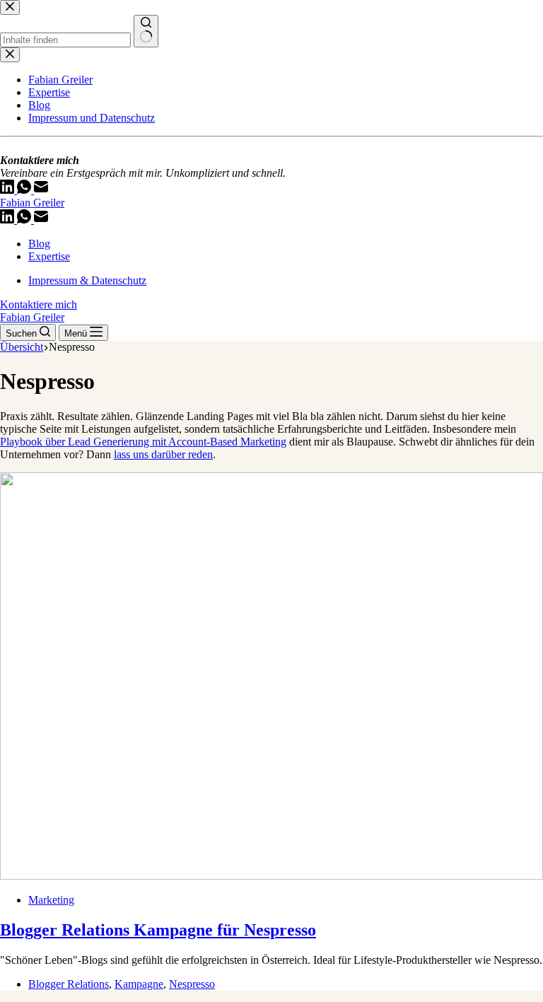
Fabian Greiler (32, 203)
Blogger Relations (68, 984)
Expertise (49, 256)
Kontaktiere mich (38, 304)
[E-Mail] (41, 220)
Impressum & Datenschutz (87, 280)
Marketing (51, 900)
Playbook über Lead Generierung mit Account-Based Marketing (143, 442)
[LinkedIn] (8, 220)
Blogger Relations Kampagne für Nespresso (158, 930)
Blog (39, 244)
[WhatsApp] (25, 220)
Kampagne (139, 984)
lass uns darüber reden (163, 454)
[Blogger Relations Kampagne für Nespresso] (271, 876)
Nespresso (192, 984)
